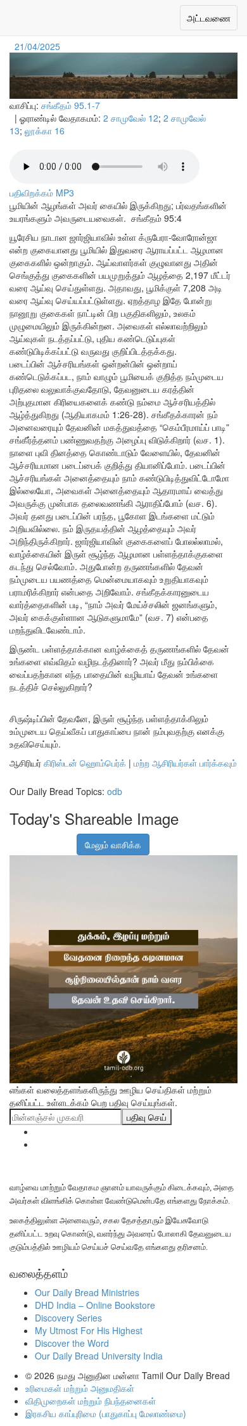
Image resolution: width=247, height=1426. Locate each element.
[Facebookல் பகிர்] (18, 838)
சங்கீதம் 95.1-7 (70, 105)
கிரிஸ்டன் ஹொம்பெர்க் (85, 762)
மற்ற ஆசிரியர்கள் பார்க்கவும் (185, 762)
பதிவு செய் (147, 1117)
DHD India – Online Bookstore (95, 1305)
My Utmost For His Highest (88, 1330)
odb (114, 791)
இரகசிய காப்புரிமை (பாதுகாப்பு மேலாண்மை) (105, 1413)
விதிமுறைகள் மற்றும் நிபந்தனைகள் (90, 1400)
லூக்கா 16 (45, 130)
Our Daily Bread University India (99, 1355)
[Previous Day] (11, 46)
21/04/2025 (37, 46)
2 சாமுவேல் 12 (130, 117)
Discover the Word (72, 1343)
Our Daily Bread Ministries (87, 1292)
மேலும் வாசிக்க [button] (113, 844)
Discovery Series (68, 1317)
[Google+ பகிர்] (33, 838)
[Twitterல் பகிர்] (49, 838)
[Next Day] (64, 46)
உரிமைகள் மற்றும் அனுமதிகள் (79, 1388)
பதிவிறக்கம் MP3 (42, 192)
